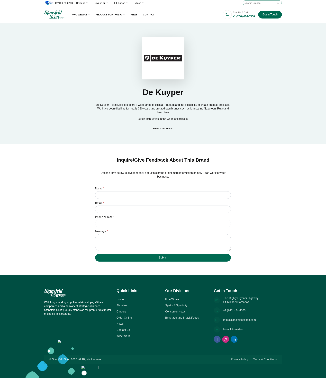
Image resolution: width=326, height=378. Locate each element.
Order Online (124, 317)
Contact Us (123, 329)
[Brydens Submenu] (88, 3)
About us (121, 305)
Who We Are (79, 14)
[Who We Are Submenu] (90, 14)
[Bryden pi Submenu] (108, 3)
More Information (233, 329)
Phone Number (104, 217)
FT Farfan (119, 3)
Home (156, 128)
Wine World (123, 336)
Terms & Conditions (265, 359)
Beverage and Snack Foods (182, 317)
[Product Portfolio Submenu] (125, 14)
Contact (149, 14)
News (134, 14)
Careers (121, 311)
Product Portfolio (109, 14)
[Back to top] (319, 371)
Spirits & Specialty (176, 305)
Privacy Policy (239, 359)
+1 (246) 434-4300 (234, 310)
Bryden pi (100, 3)
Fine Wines (172, 299)
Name (99, 188)
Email (99, 202)
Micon (138, 3)
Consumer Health (175, 311)
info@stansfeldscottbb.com (239, 319)
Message (101, 231)
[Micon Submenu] (144, 3)
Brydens (80, 3)
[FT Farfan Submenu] (128, 3)
